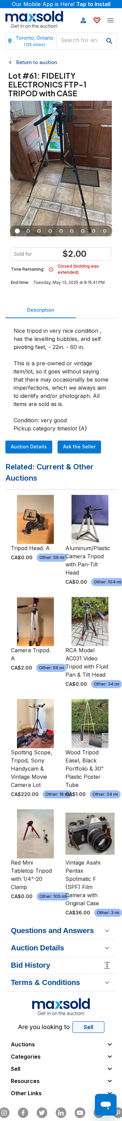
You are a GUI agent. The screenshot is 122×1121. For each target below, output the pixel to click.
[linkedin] (61, 1113)
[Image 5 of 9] (61, 231)
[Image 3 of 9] (39, 231)
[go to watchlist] (97, 20)
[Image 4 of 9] (50, 231)
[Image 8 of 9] (93, 231)
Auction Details (29, 446)
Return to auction (36, 62)
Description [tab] (40, 310)
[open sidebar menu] (110, 20)
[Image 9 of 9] (104, 231)
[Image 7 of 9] (82, 231)
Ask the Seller (79, 446)
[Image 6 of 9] (71, 231)
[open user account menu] (83, 20)
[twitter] (42, 1113)
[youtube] (80, 1113)
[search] (109, 41)
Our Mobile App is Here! (61, 4)
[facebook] (23, 1113)
